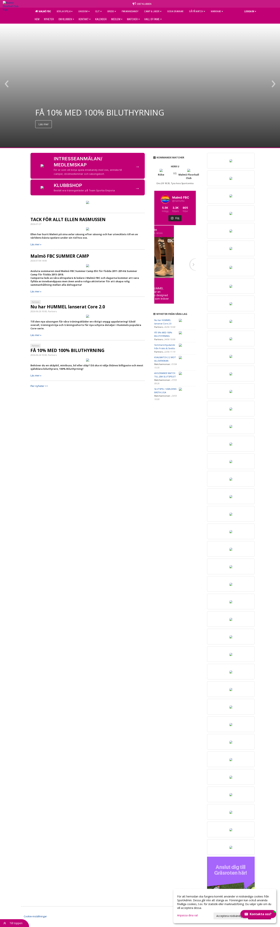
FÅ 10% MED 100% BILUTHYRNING (67, 350)
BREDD (110, 11)
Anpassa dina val (187, 915)
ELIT (97, 11)
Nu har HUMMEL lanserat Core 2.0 (67, 307)
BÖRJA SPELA (63, 11)
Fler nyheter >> (39, 386)
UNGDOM (83, 11)
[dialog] (224, 906)
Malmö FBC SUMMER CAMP (59, 256)
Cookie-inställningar (35, 916)
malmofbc (172, 229)
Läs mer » (35, 244)
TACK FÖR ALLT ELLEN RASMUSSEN (68, 219)
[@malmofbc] (165, 199)
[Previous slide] (154, 264)
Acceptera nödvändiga (230, 916)
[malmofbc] (160, 231)
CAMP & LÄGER (151, 11)
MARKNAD (216, 11)
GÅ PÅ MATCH (196, 11)
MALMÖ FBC (44, 11)
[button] (258, 914)
